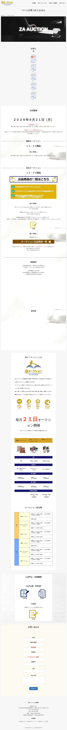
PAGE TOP (64, 707)
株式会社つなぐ (22, 721)
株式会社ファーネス (32, 721)
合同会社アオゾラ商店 (43, 721)
